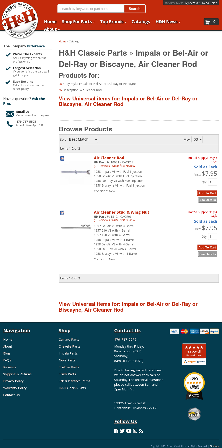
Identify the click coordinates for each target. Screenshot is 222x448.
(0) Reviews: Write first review (114, 166)
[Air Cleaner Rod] (76, 187)
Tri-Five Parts (69, 367)
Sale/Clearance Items (74, 381)
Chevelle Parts (69, 346)
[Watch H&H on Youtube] (129, 430)
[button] (101, 9)
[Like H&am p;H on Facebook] (116, 430)
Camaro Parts (69, 339)
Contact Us (11, 395)
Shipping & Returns (17, 374)
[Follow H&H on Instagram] (135, 430)
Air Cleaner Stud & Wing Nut (121, 212)
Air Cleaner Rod (109, 157)
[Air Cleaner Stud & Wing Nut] (76, 241)
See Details (207, 199)
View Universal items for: (128, 101)
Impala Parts (68, 353)
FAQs (7, 360)
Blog (6, 353)
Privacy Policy (13, 381)
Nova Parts (67, 360)
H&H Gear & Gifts (72, 388)
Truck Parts (67, 374)
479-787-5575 (26, 121)
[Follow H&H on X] (122, 430)
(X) (60, 83)
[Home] (17, 6)
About (7, 346)
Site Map (214, 446)
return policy (21, 89)
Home (8, 339)
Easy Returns (23, 81)
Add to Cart (207, 193)
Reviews (9, 367)
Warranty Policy (15, 388)
